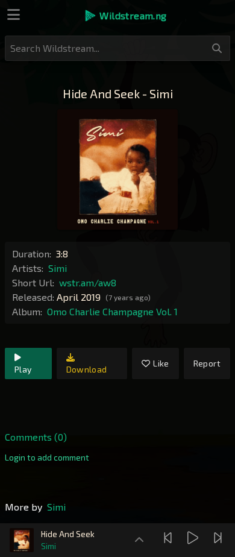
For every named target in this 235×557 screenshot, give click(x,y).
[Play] (194, 537)
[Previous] (169, 537)
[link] (47, 458)
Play (22, 369)
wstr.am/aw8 (87, 282)
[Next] (219, 537)
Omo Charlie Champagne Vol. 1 (112, 311)
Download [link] (86, 369)
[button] (125, 15)
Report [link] (207, 363)
